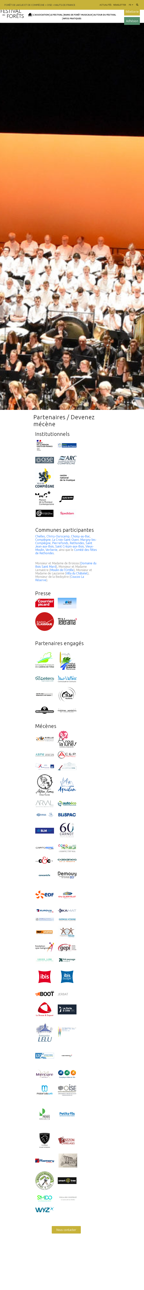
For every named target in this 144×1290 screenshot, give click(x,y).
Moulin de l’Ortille (62, 570)
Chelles (40, 536)
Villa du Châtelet (77, 573)
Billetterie (132, 11)
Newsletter (119, 5)
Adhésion (132, 21)
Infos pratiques (72, 18)
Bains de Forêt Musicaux (78, 15)
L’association (41, 15)
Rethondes (77, 543)
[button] (137, 5)
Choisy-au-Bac (80, 536)
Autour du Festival (104, 15)
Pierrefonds (60, 543)
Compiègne (43, 539)
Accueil (30, 14)
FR (130, 5)
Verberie (51, 549)
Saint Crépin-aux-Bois (69, 546)
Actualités (105, 5)
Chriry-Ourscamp (58, 536)
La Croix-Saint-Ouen (65, 539)
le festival (56, 15)
